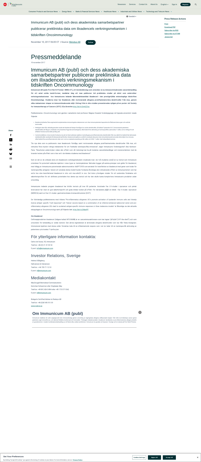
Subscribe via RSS (171, 30)
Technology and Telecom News (157, 12)
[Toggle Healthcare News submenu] (118, 12)
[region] (100, 457)
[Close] (197, 457)
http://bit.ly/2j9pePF (80, 210)
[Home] (12, 4)
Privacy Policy (77, 460)
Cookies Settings (139, 457)
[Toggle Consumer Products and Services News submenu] (60, 12)
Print (166, 24)
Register (185, 4)
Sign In (174, 4)
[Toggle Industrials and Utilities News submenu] (144, 12)
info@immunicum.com (45, 248)
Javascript (168, 37)
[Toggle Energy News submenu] (73, 12)
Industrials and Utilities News (131, 12)
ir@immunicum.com (44, 271)
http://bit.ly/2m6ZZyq (81, 107)
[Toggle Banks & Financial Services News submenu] (101, 12)
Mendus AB (74, 42)
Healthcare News (110, 12)
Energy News (67, 12)
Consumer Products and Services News (43, 12)
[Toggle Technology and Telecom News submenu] (171, 12)
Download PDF (170, 27)
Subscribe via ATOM (172, 34)
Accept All (169, 457)
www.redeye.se (36, 306)
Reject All (154, 457)
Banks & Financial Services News (88, 12)
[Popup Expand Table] (140, 312)
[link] (122, 4)
